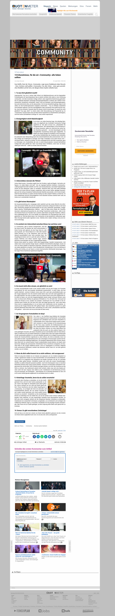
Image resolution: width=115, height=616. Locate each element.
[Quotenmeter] (25, 7)
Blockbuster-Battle (79, 600)
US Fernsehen (38, 606)
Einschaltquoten (49, 606)
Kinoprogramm (79, 606)
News (55, 6)
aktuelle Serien (72, 606)
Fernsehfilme (66, 606)
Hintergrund (26, 596)
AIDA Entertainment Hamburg (88, 247)
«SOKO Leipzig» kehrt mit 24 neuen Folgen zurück (85, 175)
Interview (26, 599)
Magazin (47, 6)
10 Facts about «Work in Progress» (85, 238)
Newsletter (13, 598)
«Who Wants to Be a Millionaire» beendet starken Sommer (86, 179)
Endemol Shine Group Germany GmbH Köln (86, 261)
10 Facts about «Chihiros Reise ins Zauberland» (85, 235)
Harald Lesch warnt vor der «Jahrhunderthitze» (86, 166)
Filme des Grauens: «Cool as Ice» (82, 185)
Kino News (15, 606)
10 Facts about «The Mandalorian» (85, 230)
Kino (82, 6)
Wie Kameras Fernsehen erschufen (25, 14)
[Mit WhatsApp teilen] (42, 437)
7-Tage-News (14, 600)
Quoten (63, 6)
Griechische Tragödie (85, 14)
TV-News (39, 596)
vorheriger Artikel (21, 442)
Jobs (89, 598)
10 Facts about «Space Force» (84, 228)
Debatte (64, 596)
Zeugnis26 (43, 14)
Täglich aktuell (53, 599)
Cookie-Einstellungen (92, 603)
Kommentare (20, 421)
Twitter (12, 603)
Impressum (90, 604)
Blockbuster (60, 606)
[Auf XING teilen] (46, 437)
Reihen (25, 598)
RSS (12, 596)
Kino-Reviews (65, 599)
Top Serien (94, 606)
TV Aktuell (20, 606)
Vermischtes (39, 598)
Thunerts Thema (69, 14)
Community (29, 426)
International (39, 600)
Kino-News (78, 596)
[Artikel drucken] (53, 437)
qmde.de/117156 (61, 430)
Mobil (12, 599)
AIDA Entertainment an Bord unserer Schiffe (85, 252)
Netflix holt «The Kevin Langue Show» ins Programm (84, 169)
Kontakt (90, 599)
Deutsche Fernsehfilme (87, 606)
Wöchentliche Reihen (54, 596)
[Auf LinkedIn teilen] (49, 437)
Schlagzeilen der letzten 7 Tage (82, 187)
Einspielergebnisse (79, 599)
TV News (44, 606)
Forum (88, 6)
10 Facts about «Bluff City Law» (84, 224)
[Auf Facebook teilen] (34, 437)
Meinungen (73, 6)
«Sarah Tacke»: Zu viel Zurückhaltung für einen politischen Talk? (86, 172)
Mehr (95, 6)
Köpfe (38, 601)
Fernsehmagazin (26, 606)
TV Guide (55, 606)
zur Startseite (40, 442)
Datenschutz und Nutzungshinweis (92, 601)
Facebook (13, 601)
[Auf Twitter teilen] (38, 437)
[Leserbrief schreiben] (60, 437)
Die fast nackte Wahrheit (40, 426)
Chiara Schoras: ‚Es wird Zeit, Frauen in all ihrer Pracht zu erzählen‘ (86, 182)
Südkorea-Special (55, 14)
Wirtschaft (39, 599)
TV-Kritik (64, 598)
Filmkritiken (32, 606)
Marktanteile (52, 598)
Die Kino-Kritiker (79, 598)
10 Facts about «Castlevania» (84, 233)
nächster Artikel (59, 442)
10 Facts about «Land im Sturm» (84, 226)
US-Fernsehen (40, 603)
